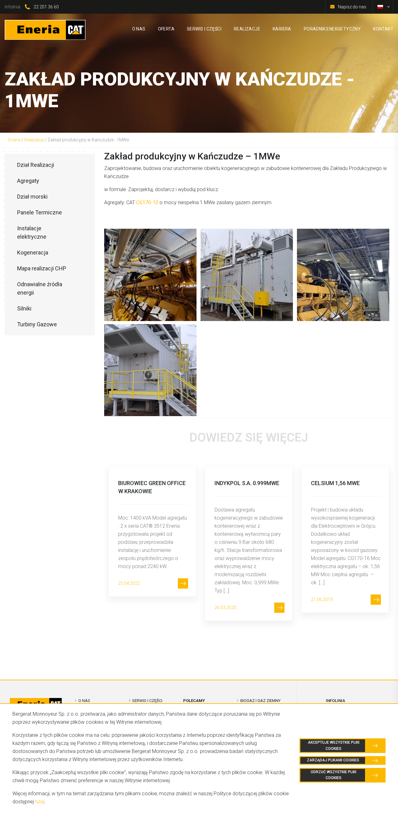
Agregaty (28, 180)
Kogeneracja (32, 252)
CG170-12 (147, 202)
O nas (84, 700)
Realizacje (34, 139)
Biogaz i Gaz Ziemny (260, 700)
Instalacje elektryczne (31, 232)
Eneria (14, 139)
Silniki (24, 308)
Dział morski (32, 196)
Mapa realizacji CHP (41, 268)
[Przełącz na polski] (380, 7)
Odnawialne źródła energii (39, 288)
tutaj (39, 802)
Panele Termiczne (39, 212)
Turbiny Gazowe (37, 324)
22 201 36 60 (46, 6)
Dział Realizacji (35, 165)
